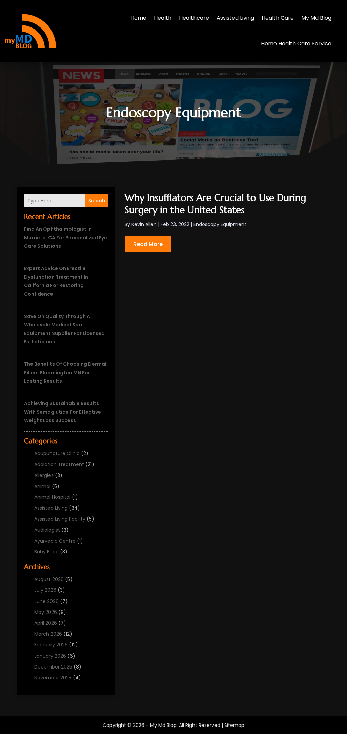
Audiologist (47, 530)
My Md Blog (316, 18)
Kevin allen (144, 224)
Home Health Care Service (296, 44)
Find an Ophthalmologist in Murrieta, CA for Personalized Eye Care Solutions (65, 237)
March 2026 (48, 634)
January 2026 (50, 656)
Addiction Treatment (59, 464)
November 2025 (53, 677)
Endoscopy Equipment (219, 224)
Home (138, 18)
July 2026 (45, 590)
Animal (42, 486)
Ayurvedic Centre (55, 541)
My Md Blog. (164, 725)
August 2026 (49, 579)
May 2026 (45, 612)
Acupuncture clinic (57, 453)
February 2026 (51, 644)
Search (96, 200)
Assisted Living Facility (59, 518)
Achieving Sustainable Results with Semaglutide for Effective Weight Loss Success (62, 412)
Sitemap (234, 725)
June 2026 (46, 601)
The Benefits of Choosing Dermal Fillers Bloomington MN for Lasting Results (65, 372)
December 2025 (53, 666)
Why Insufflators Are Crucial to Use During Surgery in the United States (215, 204)
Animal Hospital (52, 497)
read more (148, 244)
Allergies (44, 475)
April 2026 (45, 623)
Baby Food (46, 551)
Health (162, 18)
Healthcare (194, 18)
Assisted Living (235, 18)
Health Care (278, 18)
